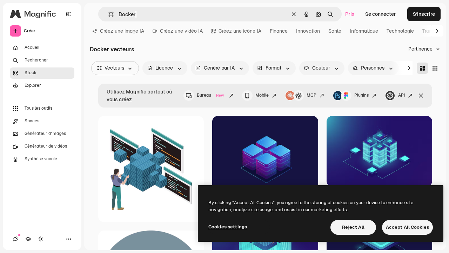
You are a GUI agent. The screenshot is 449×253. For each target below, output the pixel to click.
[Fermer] (421, 95)
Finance (279, 31)
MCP (311, 95)
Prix (350, 14)
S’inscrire (424, 14)
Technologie (400, 31)
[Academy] (28, 239)
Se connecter (380, 14)
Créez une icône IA (240, 31)
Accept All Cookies (407, 227)
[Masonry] (422, 68)
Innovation (308, 31)
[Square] (435, 68)
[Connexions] (15, 239)
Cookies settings (227, 227)
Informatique (364, 31)
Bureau (210, 95)
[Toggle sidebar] (68, 14)
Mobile (262, 95)
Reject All (353, 227)
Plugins (361, 95)
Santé (334, 31)
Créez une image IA (122, 31)
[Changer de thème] (40, 239)
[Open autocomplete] (108, 14)
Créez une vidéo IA (181, 31)
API (401, 95)
